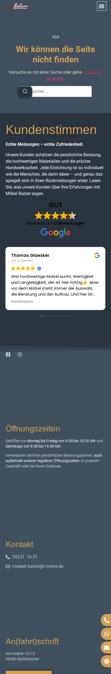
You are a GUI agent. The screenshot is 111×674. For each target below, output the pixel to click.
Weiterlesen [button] (22, 301)
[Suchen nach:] (55, 91)
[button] (101, 6)
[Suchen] (25, 92)
